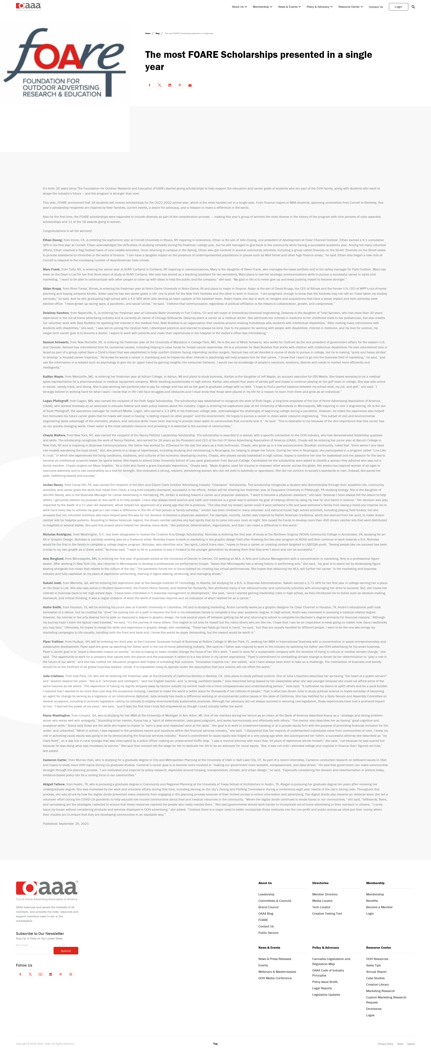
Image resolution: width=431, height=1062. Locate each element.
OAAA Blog (265, 913)
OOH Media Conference (275, 978)
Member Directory (325, 894)
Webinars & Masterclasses (277, 971)
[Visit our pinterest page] (60, 974)
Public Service (268, 932)
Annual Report (376, 971)
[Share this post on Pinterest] (180, 85)
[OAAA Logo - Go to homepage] (28, 7)
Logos (370, 1015)
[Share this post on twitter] (159, 85)
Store (400, 1043)
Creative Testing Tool (327, 913)
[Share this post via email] (190, 85)
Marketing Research (380, 991)
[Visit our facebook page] (20, 974)
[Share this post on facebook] (149, 85)
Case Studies (375, 978)
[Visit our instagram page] (71, 974)
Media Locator (322, 900)
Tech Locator (321, 907)
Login (398, 7)
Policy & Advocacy (318, 6)
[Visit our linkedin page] (50, 974)
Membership (261, 6)
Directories (320, 883)
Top (215, 1043)
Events (263, 965)
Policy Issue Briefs (325, 982)
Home (148, 33)
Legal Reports (322, 988)
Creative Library (377, 984)
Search (411, 1043)
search (413, 6)
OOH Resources (377, 959)
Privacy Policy (385, 1043)
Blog (158, 33)
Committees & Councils (274, 900)
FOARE (263, 920)
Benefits (372, 900)
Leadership (266, 894)
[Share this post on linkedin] (169, 85)
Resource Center (349, 6)
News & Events (287, 6)
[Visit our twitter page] (30, 974)
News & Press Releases (274, 959)
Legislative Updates (326, 994)
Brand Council (268, 907)
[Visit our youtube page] (40, 974)
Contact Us (376, 7)
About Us (238, 6)
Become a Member (379, 907)
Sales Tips (373, 965)
